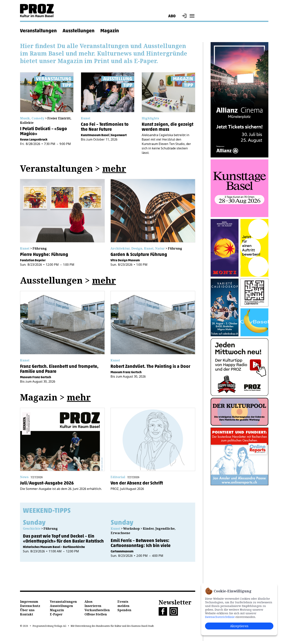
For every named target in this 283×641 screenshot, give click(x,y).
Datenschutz (30, 606)
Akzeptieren (239, 626)
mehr (114, 168)
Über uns (27, 610)
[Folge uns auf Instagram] (174, 614)
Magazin (109, 30)
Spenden (124, 610)
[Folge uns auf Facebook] (164, 614)
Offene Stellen (96, 614)
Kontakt (26, 614)
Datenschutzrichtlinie (220, 617)
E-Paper (56, 614)
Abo (172, 16)
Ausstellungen (79, 30)
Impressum (29, 601)
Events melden (123, 603)
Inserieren (93, 606)
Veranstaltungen (38, 30)
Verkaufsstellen (97, 610)
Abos (88, 601)
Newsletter (175, 602)
